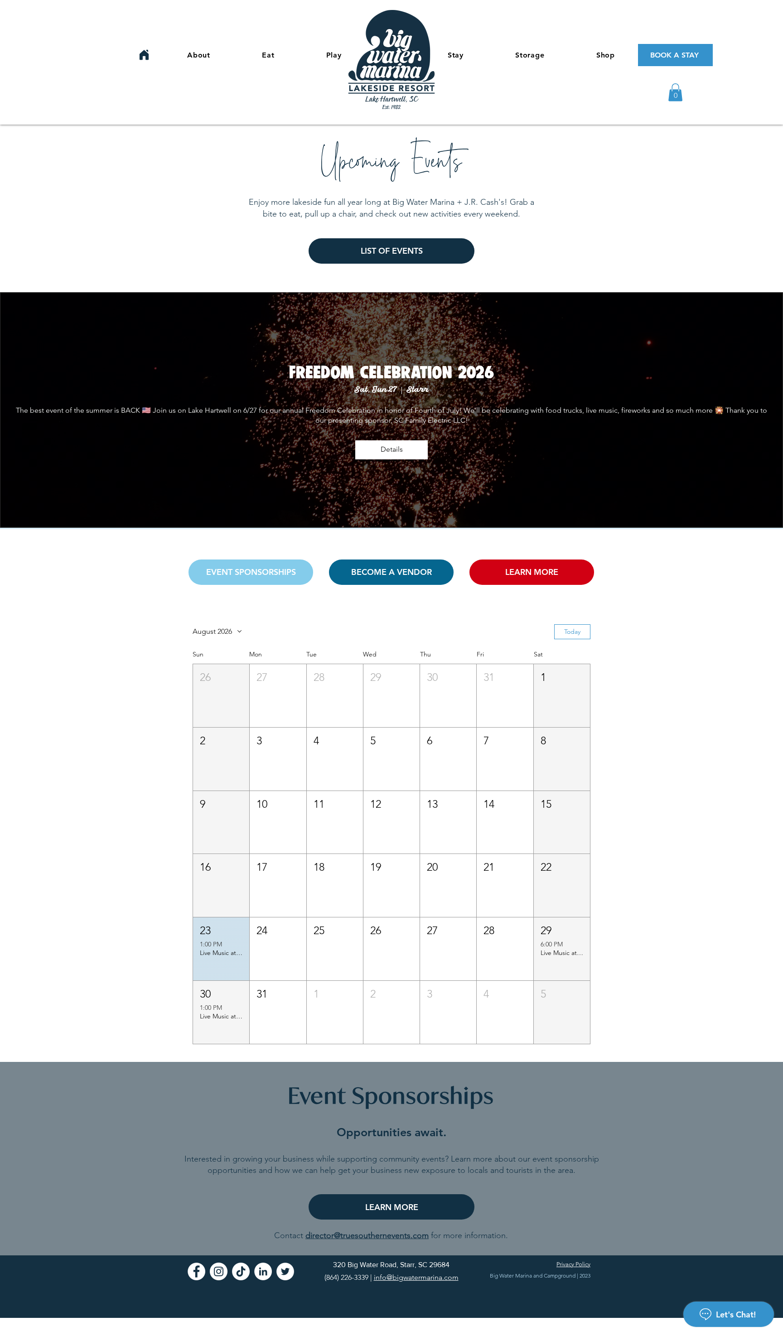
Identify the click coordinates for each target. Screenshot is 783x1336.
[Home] (144, 55)
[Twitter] (285, 1271)
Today (572, 631)
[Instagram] (218, 1271)
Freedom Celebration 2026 (391, 372)
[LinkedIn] (263, 1271)
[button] (675, 92)
